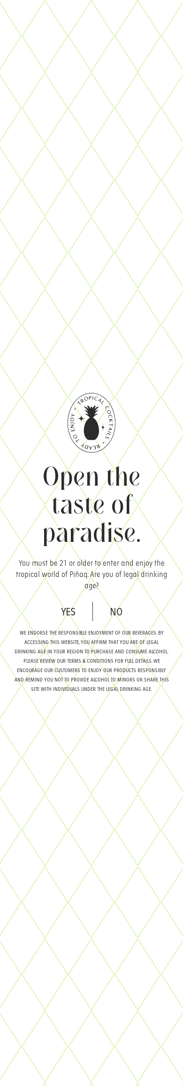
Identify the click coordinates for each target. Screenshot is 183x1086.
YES (68, 611)
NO (116, 611)
